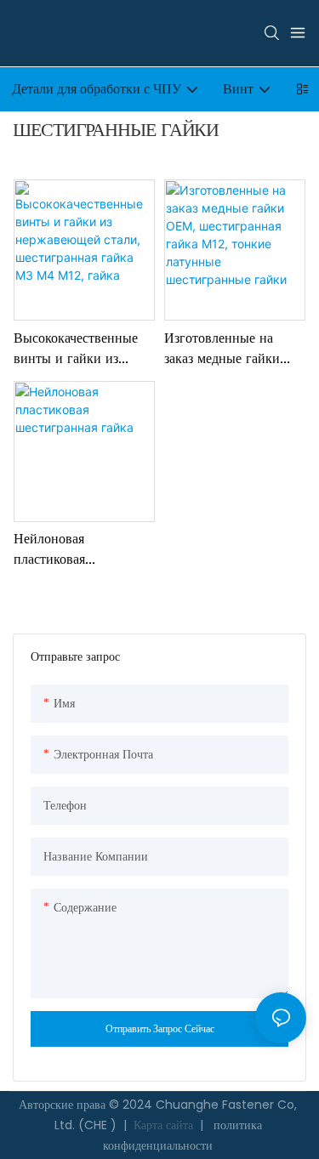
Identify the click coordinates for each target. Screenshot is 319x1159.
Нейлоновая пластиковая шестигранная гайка (73, 550)
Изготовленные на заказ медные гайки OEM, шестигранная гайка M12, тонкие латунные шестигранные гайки (226, 349)
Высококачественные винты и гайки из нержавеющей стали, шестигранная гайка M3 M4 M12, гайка (76, 349)
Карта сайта (163, 1124)
